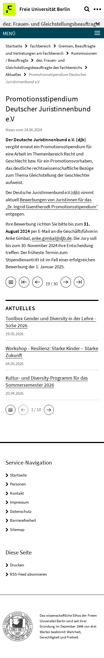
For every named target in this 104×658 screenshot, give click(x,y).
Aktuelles (13, 74)
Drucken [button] (17, 565)
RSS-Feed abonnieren (28, 574)
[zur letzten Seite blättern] (79, 283)
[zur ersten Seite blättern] (24, 283)
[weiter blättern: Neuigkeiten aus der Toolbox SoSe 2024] (65, 283)
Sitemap (17, 529)
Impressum (19, 502)
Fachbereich (40, 46)
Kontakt (17, 493)
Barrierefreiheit (23, 520)
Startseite (14, 46)
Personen (18, 484)
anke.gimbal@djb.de (52, 238)
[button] (11, 409)
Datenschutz (20, 511)
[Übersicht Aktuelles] (11, 283)
